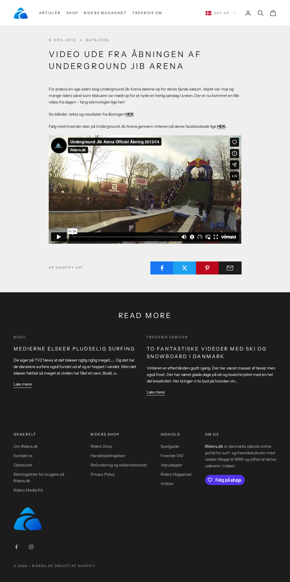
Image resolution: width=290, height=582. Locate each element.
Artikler (50, 13)
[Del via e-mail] (230, 268)
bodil (20, 337)
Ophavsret (23, 465)
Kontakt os (23, 455)
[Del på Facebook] (162, 268)
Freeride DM (147, 13)
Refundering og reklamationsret (119, 465)
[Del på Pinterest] (207, 268)
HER (221, 126)
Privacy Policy (103, 474)
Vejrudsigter (171, 465)
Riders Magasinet (105, 13)
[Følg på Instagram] (31, 547)
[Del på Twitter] (184, 268)
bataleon (97, 40)
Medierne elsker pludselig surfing (74, 349)
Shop (72, 13)
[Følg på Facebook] (16, 547)
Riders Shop (101, 446)
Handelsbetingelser (108, 455)
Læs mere (23, 384)
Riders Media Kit (28, 490)
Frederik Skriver (167, 337)
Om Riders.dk (26, 446)
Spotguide (170, 446)
